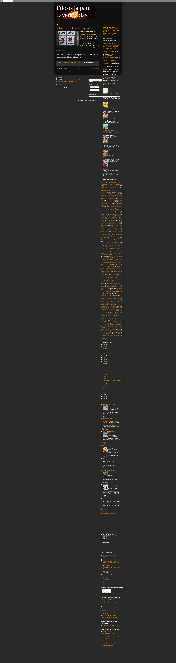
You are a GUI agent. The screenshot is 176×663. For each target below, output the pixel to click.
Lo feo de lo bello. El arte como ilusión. (72, 28)
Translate (99, 81)
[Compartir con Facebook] (91, 62)
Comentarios (94, 90)
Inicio (79, 68)
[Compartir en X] (89, 62)
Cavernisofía (112, 60)
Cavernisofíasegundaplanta (109, 62)
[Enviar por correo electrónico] (87, 62)
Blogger (96, 100)
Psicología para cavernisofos (109, 49)
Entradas (93, 87)
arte (61, 64)
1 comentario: (79, 62)
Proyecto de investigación (108, 51)
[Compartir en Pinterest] (92, 62)
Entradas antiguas (95, 68)
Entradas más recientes (62, 68)
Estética (64, 64)
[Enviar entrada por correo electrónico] (85, 62)
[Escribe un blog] (88, 62)
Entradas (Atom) (66, 71)
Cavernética (105, 63)
